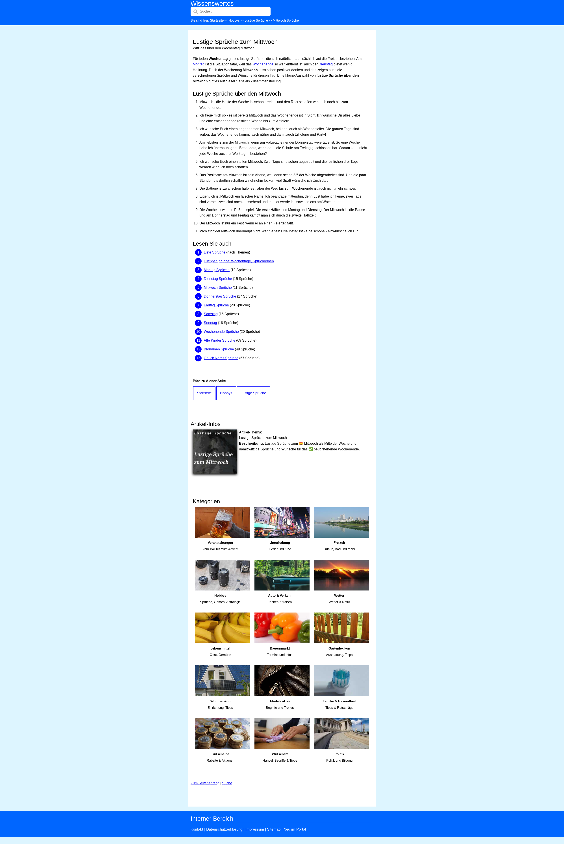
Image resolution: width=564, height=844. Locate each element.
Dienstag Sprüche (218, 279)
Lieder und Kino (280, 546)
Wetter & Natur (339, 599)
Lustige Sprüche (256, 20)
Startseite (217, 20)
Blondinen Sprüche (219, 349)
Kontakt (197, 829)
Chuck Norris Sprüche (221, 358)
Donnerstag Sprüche (220, 296)
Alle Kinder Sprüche (219, 340)
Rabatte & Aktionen (220, 757)
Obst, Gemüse (220, 651)
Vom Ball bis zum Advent (220, 546)
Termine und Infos (280, 651)
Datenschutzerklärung (224, 829)
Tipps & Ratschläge (339, 704)
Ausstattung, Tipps (339, 651)
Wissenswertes (212, 3)
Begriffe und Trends (280, 704)
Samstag (211, 314)
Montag (198, 64)
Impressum (254, 829)
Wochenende (262, 64)
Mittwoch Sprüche (218, 287)
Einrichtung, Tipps (220, 704)
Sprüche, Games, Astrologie (220, 599)
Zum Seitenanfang (205, 783)
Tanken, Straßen (280, 599)
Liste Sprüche (214, 252)
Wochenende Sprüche (221, 331)
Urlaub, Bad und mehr (339, 546)
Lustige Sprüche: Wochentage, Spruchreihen (239, 261)
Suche (227, 783)
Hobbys (234, 20)
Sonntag (210, 323)
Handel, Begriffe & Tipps (280, 757)
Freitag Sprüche (216, 305)
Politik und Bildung (339, 757)
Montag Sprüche (217, 270)
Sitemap (273, 829)
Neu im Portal (295, 829)
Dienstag (326, 64)
